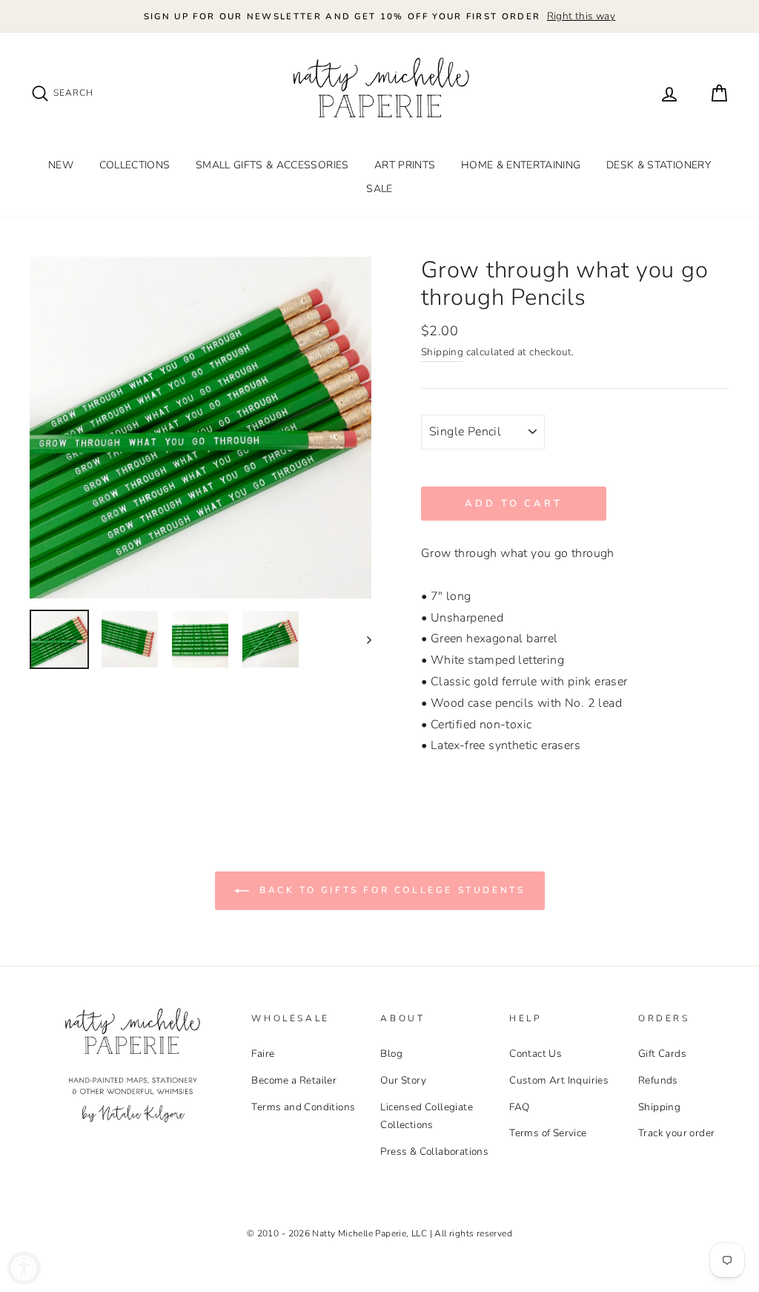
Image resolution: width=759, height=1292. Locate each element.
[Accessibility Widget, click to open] (24, 1268)
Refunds (658, 1080)
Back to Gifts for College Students (390, 890)
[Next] (362, 639)
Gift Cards (662, 1054)
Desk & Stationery (658, 165)
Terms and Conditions (303, 1107)
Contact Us (535, 1054)
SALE (379, 189)
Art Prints (405, 165)
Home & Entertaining (521, 165)
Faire (262, 1054)
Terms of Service (547, 1133)
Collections (134, 165)
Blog (391, 1054)
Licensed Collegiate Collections (426, 1116)
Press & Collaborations (434, 1151)
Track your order (676, 1133)
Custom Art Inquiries (559, 1080)
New (60, 165)
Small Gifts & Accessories (272, 165)
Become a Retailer (294, 1080)
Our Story (403, 1080)
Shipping (442, 352)
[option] (379, 16)
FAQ (519, 1107)
